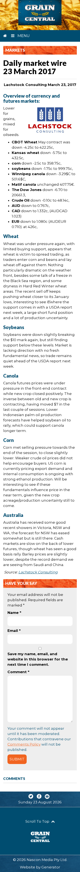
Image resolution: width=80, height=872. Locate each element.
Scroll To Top (37, 821)
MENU (23, 35)
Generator (50, 867)
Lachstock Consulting (38, 572)
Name (14, 612)
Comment (18, 672)
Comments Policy (24, 744)
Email (14, 630)
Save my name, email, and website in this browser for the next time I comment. (37, 659)
